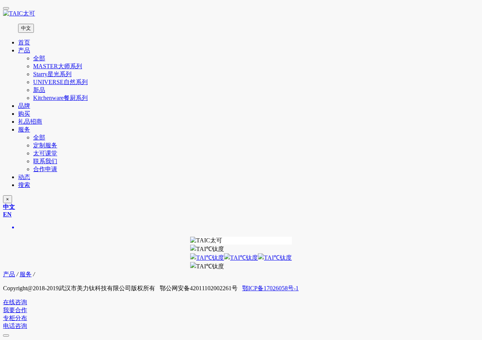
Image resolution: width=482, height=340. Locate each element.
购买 (24, 113)
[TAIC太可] (241, 14)
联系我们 (45, 161)
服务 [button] (24, 129)
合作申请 (45, 169)
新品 (39, 90)
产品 (9, 274)
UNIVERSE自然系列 (60, 82)
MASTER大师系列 (57, 66)
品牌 (24, 106)
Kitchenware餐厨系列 (60, 98)
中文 (26, 28)
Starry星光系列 (52, 74)
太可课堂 (45, 153)
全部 (39, 58)
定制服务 (45, 145)
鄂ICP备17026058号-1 (270, 288)
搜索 (24, 185)
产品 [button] (24, 50)
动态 (24, 177)
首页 (24, 42)
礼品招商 (30, 121)
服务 (26, 274)
